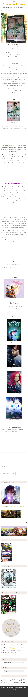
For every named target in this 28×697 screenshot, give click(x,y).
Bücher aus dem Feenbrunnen (14, 4)
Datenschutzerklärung (10, 687)
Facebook (9, 506)
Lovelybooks (22, 506)
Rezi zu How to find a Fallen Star (10, 652)
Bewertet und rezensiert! (10, 306)
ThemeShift (16, 695)
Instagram (15, 506)
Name (2, 454)
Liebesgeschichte (14, 308)
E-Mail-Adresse (5, 460)
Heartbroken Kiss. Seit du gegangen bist (12, 7)
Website (3, 466)
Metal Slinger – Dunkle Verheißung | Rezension (13, 650)
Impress (16, 50)
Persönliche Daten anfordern (20, 687)
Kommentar (4, 435)
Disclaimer (14, 689)
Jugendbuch (20, 306)
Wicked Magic (7, 653)
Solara (3, 10)
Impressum (3, 687)
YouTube (4, 506)
